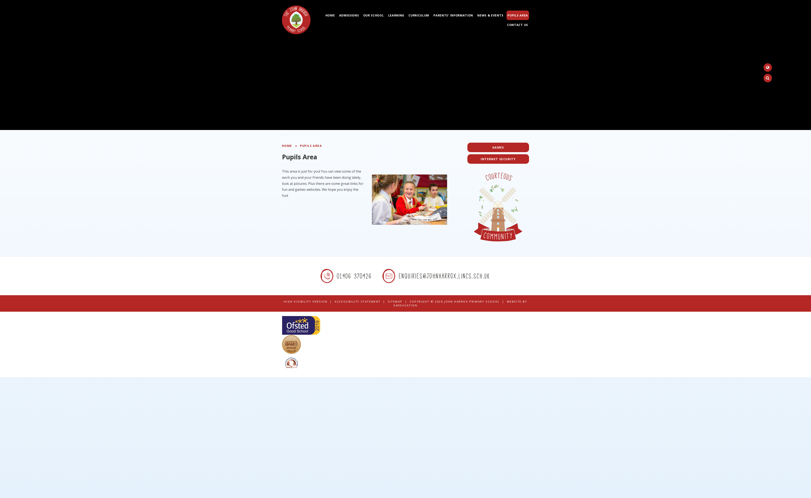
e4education (406, 305)
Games (498, 147)
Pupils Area (311, 146)
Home (287, 146)
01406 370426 (354, 276)
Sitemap (395, 301)
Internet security (498, 159)
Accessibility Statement (358, 301)
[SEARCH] (767, 78)
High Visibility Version (305, 301)
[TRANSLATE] (767, 67)
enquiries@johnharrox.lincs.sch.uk (444, 276)
